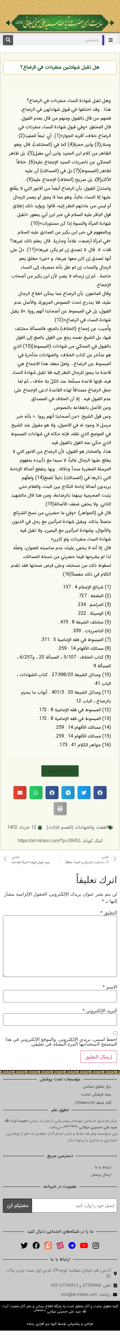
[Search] (8, 40)
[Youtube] (84, 1245)
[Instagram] (96, 1245)
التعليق (108, 912)
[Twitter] (24, 1245)
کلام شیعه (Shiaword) (93, 1103)
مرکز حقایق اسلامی (97, 1087)
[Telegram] (72, 1245)
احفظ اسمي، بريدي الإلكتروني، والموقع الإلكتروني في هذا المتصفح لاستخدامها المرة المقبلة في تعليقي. (61, 1041)
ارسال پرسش (101, 1175)
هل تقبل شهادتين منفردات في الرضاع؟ (60, 67)
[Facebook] (36, 1245)
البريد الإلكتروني (99, 1010)
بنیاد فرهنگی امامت (96, 1095)
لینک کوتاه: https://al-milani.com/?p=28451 (60, 840)
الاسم (110, 987)
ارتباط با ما (103, 1167)
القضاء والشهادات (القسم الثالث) (77, 827)
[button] (60, 771)
